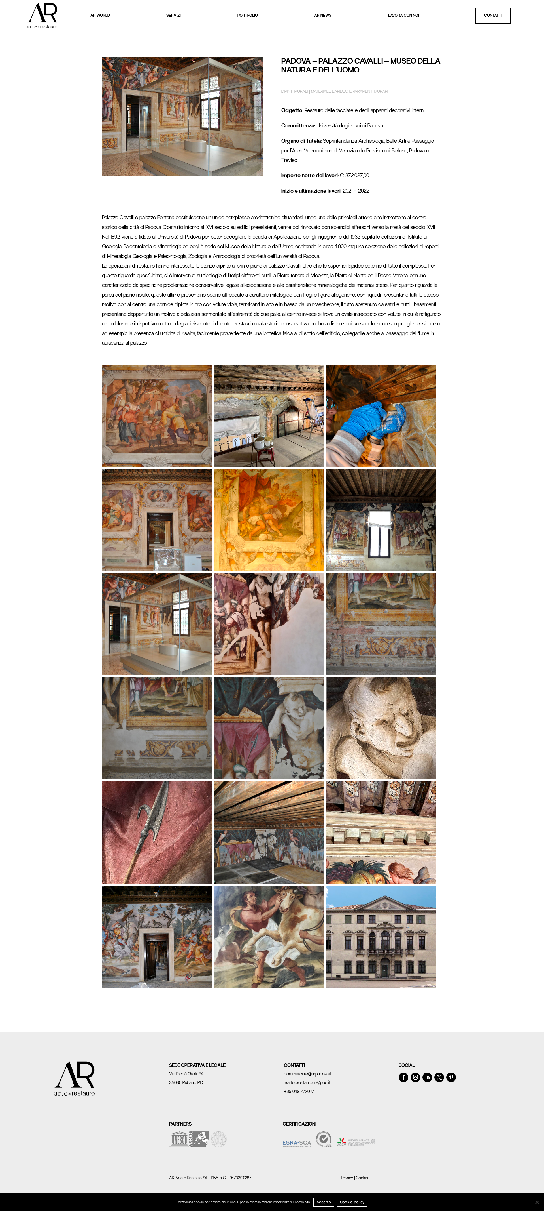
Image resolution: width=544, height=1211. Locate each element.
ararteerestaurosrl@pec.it (307, 1083)
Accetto (323, 1202)
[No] (537, 1202)
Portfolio (247, 15)
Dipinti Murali (294, 91)
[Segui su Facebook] (403, 1077)
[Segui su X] (439, 1077)
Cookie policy (352, 1202)
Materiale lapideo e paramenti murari (349, 91)
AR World (100, 15)
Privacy (347, 1177)
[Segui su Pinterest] (451, 1077)
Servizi (173, 15)
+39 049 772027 (299, 1091)
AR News (323, 15)
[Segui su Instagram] (415, 1077)
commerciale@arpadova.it (307, 1074)
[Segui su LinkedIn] (427, 1077)
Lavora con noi (403, 15)
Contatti (493, 15)
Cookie (362, 1177)
